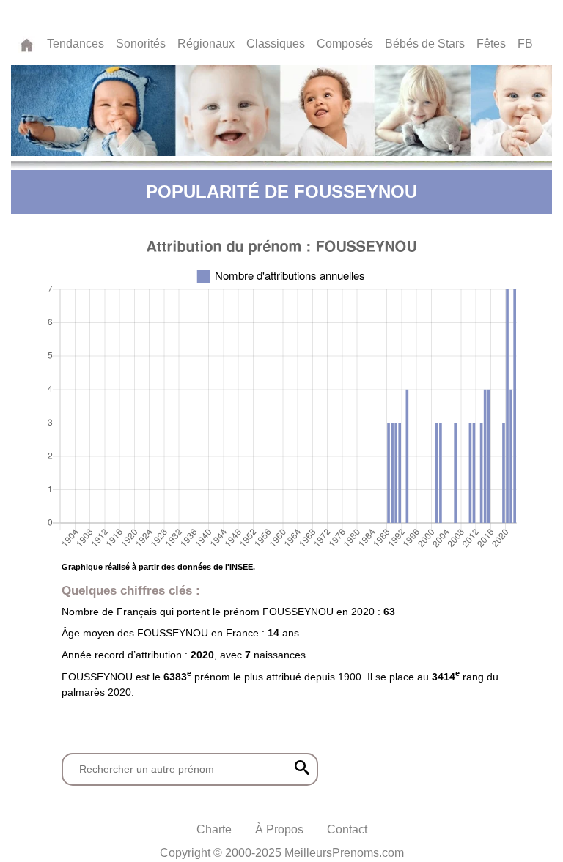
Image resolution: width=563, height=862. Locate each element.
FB (525, 43)
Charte (214, 829)
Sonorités (141, 43)
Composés (345, 43)
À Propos (279, 829)
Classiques (275, 43)
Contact (347, 829)
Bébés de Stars (425, 43)
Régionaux (206, 43)
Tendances (75, 43)
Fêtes (491, 43)
